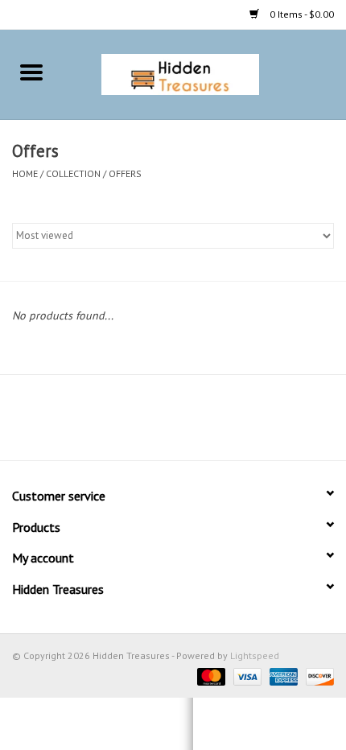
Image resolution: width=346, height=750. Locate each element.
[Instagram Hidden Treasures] (187, 423)
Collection (73, 173)
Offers (125, 173)
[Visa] (246, 676)
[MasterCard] (210, 676)
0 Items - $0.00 (300, 14)
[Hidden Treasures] (204, 73)
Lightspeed (254, 655)
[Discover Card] (317, 676)
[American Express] (282, 676)
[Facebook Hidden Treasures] (158, 423)
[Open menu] (31, 72)
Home (25, 173)
